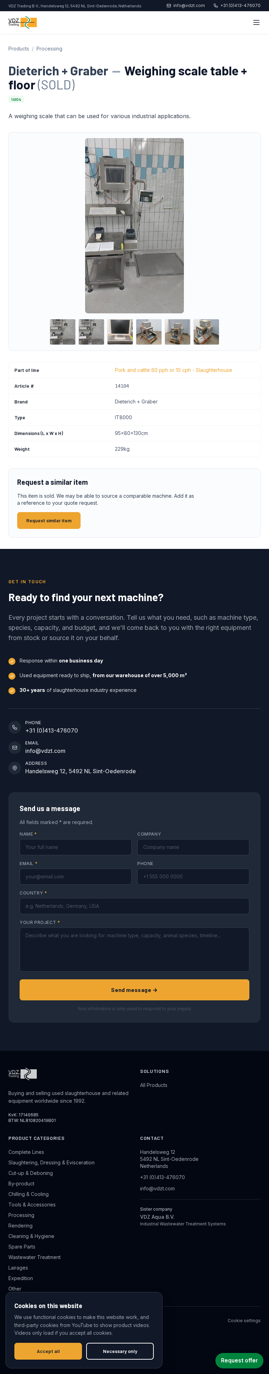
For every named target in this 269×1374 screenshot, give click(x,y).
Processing (49, 49)
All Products (153, 1085)
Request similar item (48, 520)
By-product (21, 1183)
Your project (40, 922)
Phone (145, 863)
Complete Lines (26, 1152)
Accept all (48, 1351)
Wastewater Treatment (34, 1257)
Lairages (18, 1268)
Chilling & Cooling (28, 1194)
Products (18, 49)
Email (28, 863)
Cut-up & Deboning (30, 1173)
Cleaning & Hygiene (31, 1236)
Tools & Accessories (32, 1205)
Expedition (20, 1278)
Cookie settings (244, 1320)
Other (14, 1289)
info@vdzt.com (189, 5)
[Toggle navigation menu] (256, 22)
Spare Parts (21, 1247)
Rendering (20, 1226)
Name (28, 834)
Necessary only (120, 1351)
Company (149, 834)
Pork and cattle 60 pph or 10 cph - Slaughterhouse (173, 370)
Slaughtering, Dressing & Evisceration (51, 1162)
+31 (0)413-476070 (240, 5)
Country (33, 893)
